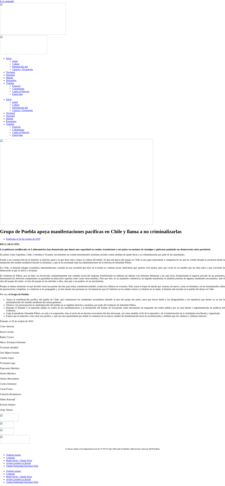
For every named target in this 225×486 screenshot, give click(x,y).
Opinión (10, 83)
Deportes (10, 75)
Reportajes (11, 80)
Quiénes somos (13, 455)
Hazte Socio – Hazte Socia (19, 460)
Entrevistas (17, 94)
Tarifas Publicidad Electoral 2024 (22, 466)
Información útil (20, 66)
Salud (15, 61)
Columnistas (18, 88)
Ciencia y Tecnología (22, 69)
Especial (16, 86)
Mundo (9, 77)
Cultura (15, 64)
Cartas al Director (20, 91)
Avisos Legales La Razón (18, 463)
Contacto (10, 457)
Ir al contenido (7, 1)
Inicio (9, 58)
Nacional (10, 72)
